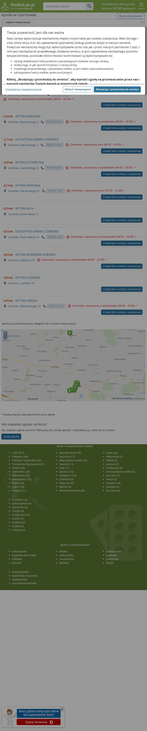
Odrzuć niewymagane (78, 89)
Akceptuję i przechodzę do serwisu (117, 89)
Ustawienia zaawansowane (23, 89)
